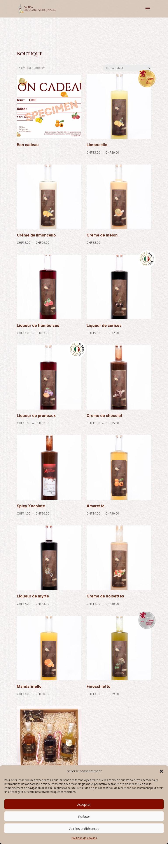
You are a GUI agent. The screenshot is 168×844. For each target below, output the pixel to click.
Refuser (84, 816)
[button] (161, 771)
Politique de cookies (84, 838)
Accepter (84, 804)
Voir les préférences (84, 828)
